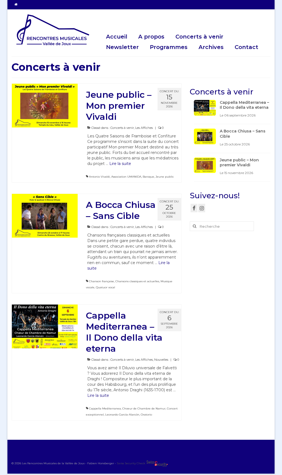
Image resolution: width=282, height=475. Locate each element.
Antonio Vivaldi (99, 176)
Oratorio (146, 414)
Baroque (148, 176)
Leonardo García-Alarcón (122, 414)
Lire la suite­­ (120, 163)
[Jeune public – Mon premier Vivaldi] (45, 105)
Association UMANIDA (126, 176)
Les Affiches (144, 128)
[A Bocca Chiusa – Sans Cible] (45, 215)
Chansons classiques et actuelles (137, 281)
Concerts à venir (122, 128)
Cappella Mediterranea (105, 408)
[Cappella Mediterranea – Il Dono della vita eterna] (45, 326)
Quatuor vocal (105, 287)
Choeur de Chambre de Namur (144, 408)
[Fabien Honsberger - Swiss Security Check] (157, 463)
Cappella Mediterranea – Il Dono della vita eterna (244, 105)
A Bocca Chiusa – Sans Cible (242, 134)
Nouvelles (161, 360)
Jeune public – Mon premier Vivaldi (239, 162)
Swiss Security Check (131, 463)
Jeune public (165, 176)
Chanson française (101, 281)
